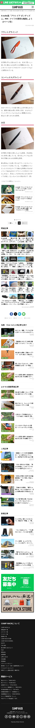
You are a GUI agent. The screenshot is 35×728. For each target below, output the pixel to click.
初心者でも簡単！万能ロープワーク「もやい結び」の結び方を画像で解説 (24, 354)
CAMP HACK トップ (5, 10)
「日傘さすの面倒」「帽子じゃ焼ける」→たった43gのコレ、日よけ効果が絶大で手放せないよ (24, 489)
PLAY (2, 650)
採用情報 (3, 654)
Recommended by (26, 307)
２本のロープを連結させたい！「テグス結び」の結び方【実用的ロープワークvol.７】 (24, 416)
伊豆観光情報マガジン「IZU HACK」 (10, 689)
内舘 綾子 (32, 346)
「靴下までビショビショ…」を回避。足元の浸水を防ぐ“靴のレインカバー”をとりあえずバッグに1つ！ (24, 555)
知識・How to (9, 318)
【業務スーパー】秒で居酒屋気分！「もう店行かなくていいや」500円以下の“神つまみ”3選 (24, 455)
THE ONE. (3, 645)
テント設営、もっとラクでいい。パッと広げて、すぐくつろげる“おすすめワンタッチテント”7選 (24, 544)
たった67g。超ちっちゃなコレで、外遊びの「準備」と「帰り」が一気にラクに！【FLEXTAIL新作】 (24, 521)
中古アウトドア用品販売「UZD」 (9, 698)
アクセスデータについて (7, 668)
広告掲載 (3, 659)
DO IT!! (3, 643)
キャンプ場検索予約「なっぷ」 (9, 696)
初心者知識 (27, 318)
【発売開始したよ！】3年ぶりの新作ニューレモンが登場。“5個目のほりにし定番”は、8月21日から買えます (24, 566)
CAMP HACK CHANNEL (7, 641)
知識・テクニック (18, 318)
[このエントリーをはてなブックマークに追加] (19, 314)
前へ (11, 223)
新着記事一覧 (4, 629)
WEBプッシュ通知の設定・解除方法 (10, 670)
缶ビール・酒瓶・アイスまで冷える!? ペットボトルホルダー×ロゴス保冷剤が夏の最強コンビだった (24, 333)
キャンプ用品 (4, 482)
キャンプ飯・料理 (5, 459)
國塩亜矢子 (31, 459)
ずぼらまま (31, 505)
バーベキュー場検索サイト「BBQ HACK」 (11, 687)
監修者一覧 (4, 636)
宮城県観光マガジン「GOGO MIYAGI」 (11, 694)
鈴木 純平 (32, 523)
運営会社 (3, 652)
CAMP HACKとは (5, 627)
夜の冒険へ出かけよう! (7, 648)
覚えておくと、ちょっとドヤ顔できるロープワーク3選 (24, 404)
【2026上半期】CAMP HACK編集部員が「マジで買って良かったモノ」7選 (24, 478)
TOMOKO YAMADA (30, 482)
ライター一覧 (4, 634)
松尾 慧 (32, 534)
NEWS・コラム (5, 471)
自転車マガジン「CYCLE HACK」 (9, 685)
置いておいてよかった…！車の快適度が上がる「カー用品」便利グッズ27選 (24, 365)
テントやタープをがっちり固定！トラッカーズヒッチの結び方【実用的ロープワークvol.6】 (24, 427)
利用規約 (3, 661)
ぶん (33, 379)
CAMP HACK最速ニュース (28, 568)
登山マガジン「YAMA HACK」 (8, 680)
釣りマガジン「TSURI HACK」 (9, 683)
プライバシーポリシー (6, 663)
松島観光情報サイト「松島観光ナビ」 (10, 692)
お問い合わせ (4, 657)
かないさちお (31, 471)
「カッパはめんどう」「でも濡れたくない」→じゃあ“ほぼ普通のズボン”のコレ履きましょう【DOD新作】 (24, 532)
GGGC (32, 408)
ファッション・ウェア (6, 494)
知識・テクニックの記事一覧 (28, 10)
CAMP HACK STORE (6, 638)
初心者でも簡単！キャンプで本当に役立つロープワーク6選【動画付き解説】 (24, 394)
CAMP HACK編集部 (30, 556)
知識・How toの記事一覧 (15, 10)
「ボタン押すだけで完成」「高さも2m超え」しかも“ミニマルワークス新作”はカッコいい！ (24, 466)
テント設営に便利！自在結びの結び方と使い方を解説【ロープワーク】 (24, 376)
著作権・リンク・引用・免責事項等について (12, 666)
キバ (33, 357)
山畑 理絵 (32, 335)
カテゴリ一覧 (4, 632)
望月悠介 (32, 397)
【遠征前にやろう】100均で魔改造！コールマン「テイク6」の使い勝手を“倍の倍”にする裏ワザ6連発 (24, 344)
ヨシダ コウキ (31, 368)
